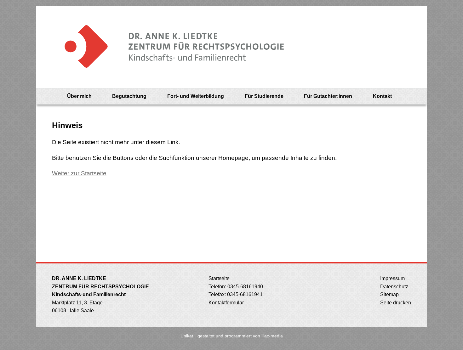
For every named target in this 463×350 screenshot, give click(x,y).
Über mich (79, 96)
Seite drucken (395, 302)
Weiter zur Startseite (79, 173)
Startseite (218, 278)
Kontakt (382, 96)
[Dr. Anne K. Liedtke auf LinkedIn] (410, 96)
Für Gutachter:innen (328, 96)
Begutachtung (129, 96)
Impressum (392, 278)
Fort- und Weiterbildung (195, 96)
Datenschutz (393, 286)
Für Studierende (264, 96)
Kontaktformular (225, 302)
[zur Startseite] (168, 47)
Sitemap (389, 294)
